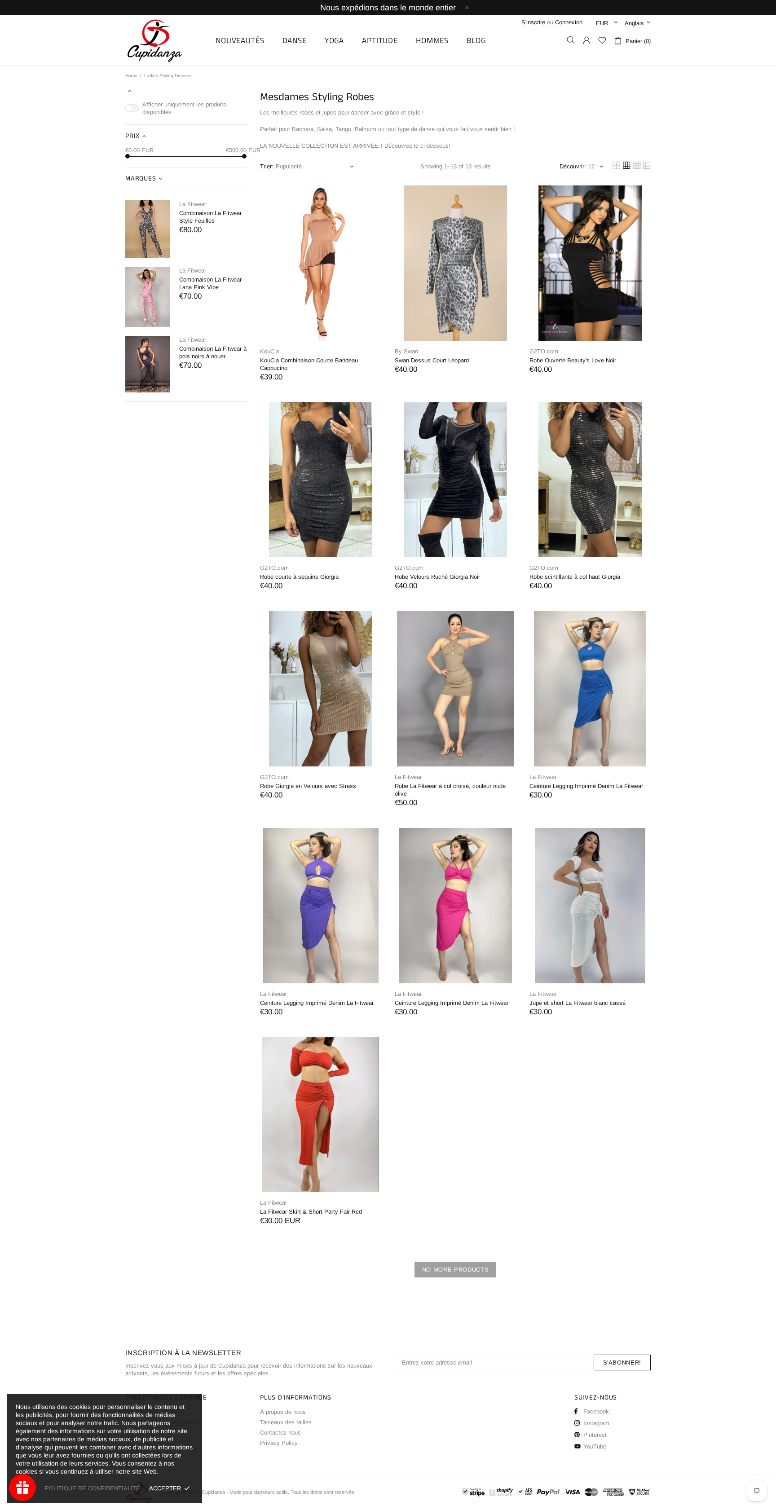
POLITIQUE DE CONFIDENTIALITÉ (92, 1488)
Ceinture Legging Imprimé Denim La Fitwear (586, 786)
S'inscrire (533, 22)
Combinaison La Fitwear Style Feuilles (210, 217)
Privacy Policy (279, 1443)
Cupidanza (164, 40)
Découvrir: (573, 166)
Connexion (568, 22)
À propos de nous (283, 1412)
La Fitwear (192, 204)
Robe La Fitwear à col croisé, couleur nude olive (450, 790)
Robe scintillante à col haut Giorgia (574, 576)
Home (131, 75)
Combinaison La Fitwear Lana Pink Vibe (210, 283)
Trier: (266, 166)
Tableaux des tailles (286, 1422)
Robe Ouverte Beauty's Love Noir (572, 360)
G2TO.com (543, 351)
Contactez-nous (280, 1432)
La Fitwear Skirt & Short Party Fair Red (311, 1211)
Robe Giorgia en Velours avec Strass (308, 786)
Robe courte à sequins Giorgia (299, 576)
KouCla (269, 351)
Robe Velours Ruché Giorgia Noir (437, 576)
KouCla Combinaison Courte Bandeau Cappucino (309, 364)
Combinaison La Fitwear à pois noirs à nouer (213, 352)
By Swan (406, 351)
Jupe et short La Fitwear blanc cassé (577, 1002)
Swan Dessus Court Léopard (432, 360)
